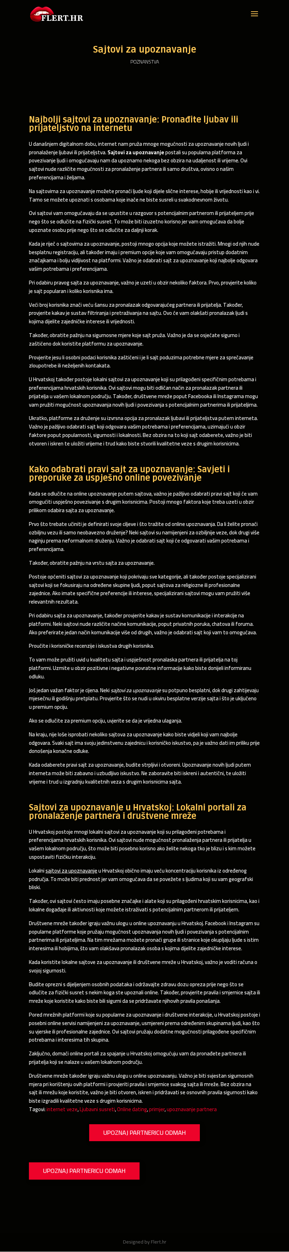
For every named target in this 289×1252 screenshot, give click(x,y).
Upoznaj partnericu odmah (144, 1132)
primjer (157, 1109)
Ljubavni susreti (97, 1109)
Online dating (132, 1109)
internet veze (62, 1109)
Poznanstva (144, 61)
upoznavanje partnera (192, 1109)
